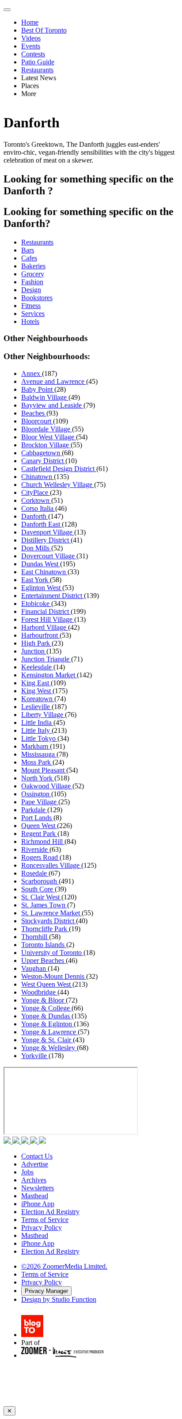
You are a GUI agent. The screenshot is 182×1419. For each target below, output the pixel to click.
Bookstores (37, 297)
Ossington (36, 794)
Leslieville (36, 706)
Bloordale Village (46, 429)
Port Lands (37, 817)
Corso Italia (38, 508)
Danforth (34, 516)
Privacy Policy (41, 1227)
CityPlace (35, 492)
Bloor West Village (48, 437)
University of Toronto (52, 952)
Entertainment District (52, 595)
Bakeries (33, 266)
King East (36, 683)
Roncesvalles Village (51, 865)
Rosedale (35, 873)
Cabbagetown (41, 453)
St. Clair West (41, 897)
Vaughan (34, 968)
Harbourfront (40, 635)
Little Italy (36, 730)
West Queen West (46, 984)
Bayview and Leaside (52, 405)
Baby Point (37, 389)
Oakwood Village (46, 786)
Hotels (30, 321)
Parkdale (34, 810)
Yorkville (35, 1055)
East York (35, 579)
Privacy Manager (46, 1291)
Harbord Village (44, 627)
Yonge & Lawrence (49, 1032)
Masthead (34, 1196)
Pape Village (39, 802)
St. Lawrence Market (51, 913)
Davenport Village (47, 532)
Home (29, 22)
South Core (38, 889)
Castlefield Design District (58, 468)
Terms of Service (44, 1219)
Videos (31, 38)
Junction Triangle (46, 659)
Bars (27, 250)
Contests (33, 54)
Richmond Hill (42, 841)
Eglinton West (41, 587)
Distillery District (46, 540)
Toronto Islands (43, 944)
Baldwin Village (44, 397)
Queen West (39, 825)
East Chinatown (44, 572)
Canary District (43, 460)
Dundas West (40, 564)
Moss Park (37, 762)
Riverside (35, 849)
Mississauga (39, 754)
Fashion (32, 282)
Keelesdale (37, 667)
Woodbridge (39, 992)
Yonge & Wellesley (49, 1047)
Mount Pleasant (43, 770)
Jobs (27, 1172)
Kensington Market (49, 675)
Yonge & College (46, 1008)
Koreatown (37, 698)
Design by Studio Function (58, 1299)
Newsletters (37, 1188)
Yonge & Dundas (46, 1016)
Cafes (29, 258)
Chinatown (37, 476)
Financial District (46, 611)
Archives (33, 1180)
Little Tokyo (39, 738)
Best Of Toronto (44, 30)
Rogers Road (40, 857)
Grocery (32, 274)
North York (37, 778)
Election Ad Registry (50, 1211)
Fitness (31, 305)
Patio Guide (37, 62)
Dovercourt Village (48, 556)
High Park (36, 643)
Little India (37, 722)
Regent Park (39, 833)
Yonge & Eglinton (47, 1024)
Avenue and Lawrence (53, 381)
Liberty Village (43, 714)
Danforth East (41, 524)
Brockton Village (46, 445)
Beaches (33, 413)
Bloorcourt (37, 421)
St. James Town (44, 905)
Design (31, 289)
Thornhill (35, 936)
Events (30, 46)
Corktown (36, 500)
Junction (33, 651)
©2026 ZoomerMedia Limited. (64, 1266)
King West (37, 691)
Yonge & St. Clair (47, 1040)
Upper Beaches (43, 960)
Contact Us (37, 1156)
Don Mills (36, 548)
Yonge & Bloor (43, 1000)
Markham (35, 746)
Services (33, 313)
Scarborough (40, 881)
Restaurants (37, 70)
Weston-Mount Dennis (53, 976)
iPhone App (37, 1203)
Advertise (34, 1164)
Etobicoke (36, 603)
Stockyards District (48, 921)
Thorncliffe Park (45, 928)
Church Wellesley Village (57, 484)
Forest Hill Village (47, 619)
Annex (31, 373)
